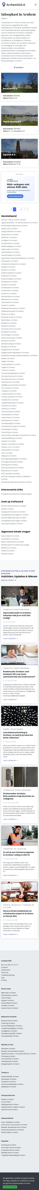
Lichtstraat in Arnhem (9, 290)
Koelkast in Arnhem (8, 276)
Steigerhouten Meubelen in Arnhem (15, 352)
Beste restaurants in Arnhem (12, 542)
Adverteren (5, 970)
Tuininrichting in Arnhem (10, 411)
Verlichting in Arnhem (9, 432)
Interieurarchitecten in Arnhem (13, 264)
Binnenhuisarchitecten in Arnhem (14, 226)
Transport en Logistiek (14, 849)
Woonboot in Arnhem (9, 470)
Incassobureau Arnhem (10, 1150)
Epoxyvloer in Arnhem (9, 234)
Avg (2, 977)
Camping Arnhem (8, 1056)
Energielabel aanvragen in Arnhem (14, 515)
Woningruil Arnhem (8, 1145)
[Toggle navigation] (35, 4)
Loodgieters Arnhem (9, 1031)
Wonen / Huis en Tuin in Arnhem (13, 220)
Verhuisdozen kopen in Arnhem (13, 426)
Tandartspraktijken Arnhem (12, 1028)
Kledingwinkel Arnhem (10, 1104)
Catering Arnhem (8, 1023)
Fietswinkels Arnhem (9, 995)
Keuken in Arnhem (8, 270)
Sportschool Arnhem (9, 1109)
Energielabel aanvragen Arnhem (14, 521)
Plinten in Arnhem (8, 314)
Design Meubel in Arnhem (11, 231)
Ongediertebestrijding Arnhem (13, 1155)
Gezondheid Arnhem (9, 1003)
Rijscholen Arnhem (8, 993)
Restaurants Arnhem (9, 1021)
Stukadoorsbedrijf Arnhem (11, 1033)
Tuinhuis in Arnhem (8, 409)
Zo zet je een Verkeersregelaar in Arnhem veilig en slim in (18, 853)
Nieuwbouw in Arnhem (10, 299)
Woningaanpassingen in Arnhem (14, 459)
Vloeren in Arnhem (8, 441)
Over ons (4, 972)
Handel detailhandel (13, 729)
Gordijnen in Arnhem (9, 240)
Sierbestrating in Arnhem (11, 344)
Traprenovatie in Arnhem (11, 394)
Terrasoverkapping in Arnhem (13, 373)
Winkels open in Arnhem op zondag (15, 545)
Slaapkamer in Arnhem (10, 349)
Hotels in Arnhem (8, 551)
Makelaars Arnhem (8, 1087)
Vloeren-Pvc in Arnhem (10, 447)
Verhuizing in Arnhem (9, 429)
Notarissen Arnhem (8, 1079)
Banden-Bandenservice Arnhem (14, 1127)
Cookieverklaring (7, 975)
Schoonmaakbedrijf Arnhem (12, 1084)
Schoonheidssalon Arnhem (11, 1026)
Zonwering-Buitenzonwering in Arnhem (16, 482)
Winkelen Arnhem (8, 1048)
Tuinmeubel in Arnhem (10, 414)
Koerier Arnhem (7, 509)
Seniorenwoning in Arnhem (11, 338)
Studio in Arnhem (7, 358)
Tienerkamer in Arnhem (10, 382)
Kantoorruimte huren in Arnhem (13, 506)
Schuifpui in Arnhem (9, 332)
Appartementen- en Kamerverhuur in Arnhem (19, 223)
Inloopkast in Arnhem (9, 261)
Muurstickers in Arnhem (10, 296)
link (14, 494)
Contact (4, 967)
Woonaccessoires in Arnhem (12, 468)
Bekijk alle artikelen (7, 580)
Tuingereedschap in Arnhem (12, 403)
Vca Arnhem (6, 1102)
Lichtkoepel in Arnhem (10, 287)
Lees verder (9, 638)
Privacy (4, 980)
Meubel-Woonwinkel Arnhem (12, 1051)
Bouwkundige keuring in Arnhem (13, 518)
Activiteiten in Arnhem (10, 539)
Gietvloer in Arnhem (9, 237)
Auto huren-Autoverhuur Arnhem (14, 1125)
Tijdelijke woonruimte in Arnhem (13, 385)
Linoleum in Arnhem (9, 293)
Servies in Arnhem (8, 341)
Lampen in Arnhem (8, 285)
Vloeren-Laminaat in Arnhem (12, 444)
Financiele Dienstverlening (16, 610)
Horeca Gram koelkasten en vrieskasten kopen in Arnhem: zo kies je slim (18, 914)
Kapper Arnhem (7, 1000)
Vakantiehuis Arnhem (9, 1061)
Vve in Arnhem (7, 453)
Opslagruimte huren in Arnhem (13, 512)
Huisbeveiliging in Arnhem (11, 246)
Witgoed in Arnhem (8, 456)
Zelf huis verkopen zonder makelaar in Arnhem (16, 477)
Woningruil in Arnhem (9, 465)
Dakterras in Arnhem (9, 229)
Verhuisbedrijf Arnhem (10, 1036)
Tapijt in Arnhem (7, 361)
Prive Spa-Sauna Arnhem (11, 1147)
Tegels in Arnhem (8, 367)
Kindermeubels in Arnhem (11, 273)
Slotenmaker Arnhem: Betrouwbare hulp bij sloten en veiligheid (18, 796)
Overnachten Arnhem (10, 1059)
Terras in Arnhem (8, 370)
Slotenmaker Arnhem (9, 1132)
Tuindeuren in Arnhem (9, 400)
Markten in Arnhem (8, 548)
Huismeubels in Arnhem (10, 252)
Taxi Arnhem (6, 998)
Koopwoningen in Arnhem (11, 279)
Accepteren (10, 1187)
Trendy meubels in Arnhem (11, 397)
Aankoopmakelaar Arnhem (12, 524)
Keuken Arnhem (7, 1099)
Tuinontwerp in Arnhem (10, 417)
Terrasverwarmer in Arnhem (12, 379)
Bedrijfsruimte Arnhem (10, 1153)
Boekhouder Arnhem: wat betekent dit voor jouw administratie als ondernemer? (19, 674)
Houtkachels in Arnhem (10, 243)
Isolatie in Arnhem (8, 267)
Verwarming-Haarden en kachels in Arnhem (18, 435)
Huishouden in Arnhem (10, 249)
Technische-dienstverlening (17, 790)
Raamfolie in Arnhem (9, 320)
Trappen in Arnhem (9, 391)
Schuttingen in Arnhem (10, 335)
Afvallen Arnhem (7, 1005)
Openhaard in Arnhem (10, 302)
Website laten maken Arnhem (13, 1107)
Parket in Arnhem (8, 305)
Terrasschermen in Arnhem (12, 376)
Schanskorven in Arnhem (11, 329)
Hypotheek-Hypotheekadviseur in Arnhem (18, 258)
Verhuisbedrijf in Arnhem (10, 423)
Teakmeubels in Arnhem (10, 364)
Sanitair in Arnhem (8, 326)
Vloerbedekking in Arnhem (11, 438)
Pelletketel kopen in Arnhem (12, 311)
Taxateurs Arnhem (8, 1081)
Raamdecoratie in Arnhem (11, 317)
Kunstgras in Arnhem (9, 282)
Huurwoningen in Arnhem (11, 255)
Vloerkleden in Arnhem (10, 450)
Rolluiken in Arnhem (9, 323)
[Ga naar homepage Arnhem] (13, 5)
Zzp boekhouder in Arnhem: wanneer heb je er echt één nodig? (17, 615)
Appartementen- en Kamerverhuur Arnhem (18, 1054)
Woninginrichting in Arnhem (12, 462)
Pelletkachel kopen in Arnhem (13, 308)
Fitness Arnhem (7, 554)
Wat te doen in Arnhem (10, 536)
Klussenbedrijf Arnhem (10, 1076)
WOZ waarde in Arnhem (10, 473)
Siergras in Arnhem (8, 346)
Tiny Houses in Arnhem (10, 388)
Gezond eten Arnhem (9, 1008)
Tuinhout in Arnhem (8, 406)
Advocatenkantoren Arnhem (12, 1130)
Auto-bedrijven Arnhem (10, 1122)
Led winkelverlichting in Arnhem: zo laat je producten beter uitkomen (18, 735)
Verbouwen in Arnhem (10, 420)
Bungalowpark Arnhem (10, 1064)
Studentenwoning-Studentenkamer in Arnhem (19, 355)
